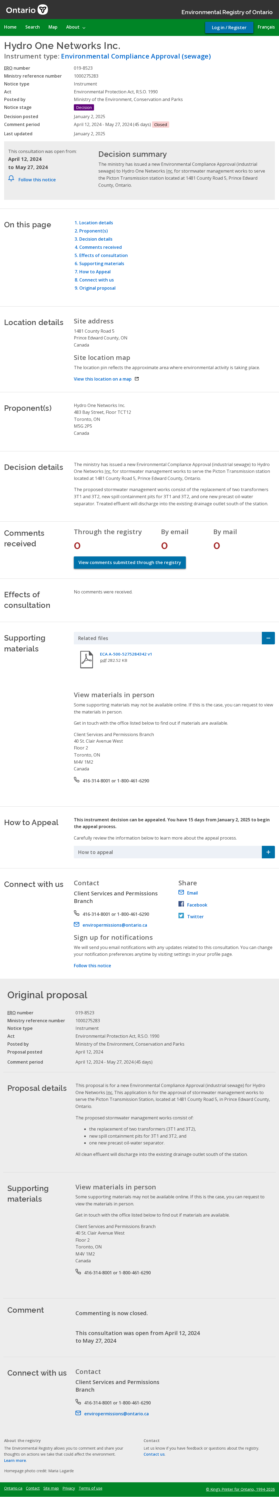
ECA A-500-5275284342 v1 (126, 654)
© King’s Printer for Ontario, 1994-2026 (240, 1489)
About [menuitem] (73, 27)
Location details (96, 223)
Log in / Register (229, 27)
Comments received (100, 247)
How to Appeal (95, 272)
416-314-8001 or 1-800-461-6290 (116, 781)
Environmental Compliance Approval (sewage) (136, 55)
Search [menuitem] (32, 27)
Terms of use (90, 1488)
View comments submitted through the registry (129, 562)
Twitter (195, 917)
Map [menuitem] (52, 27)
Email (192, 893)
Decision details (96, 239)
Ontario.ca (13, 1488)
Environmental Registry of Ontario (227, 12)
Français (266, 27)
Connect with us (96, 280)
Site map (51, 1488)
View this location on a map (106, 379)
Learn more (15, 1460)
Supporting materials (101, 264)
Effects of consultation (103, 255)
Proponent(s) (93, 231)
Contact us (154, 1454)
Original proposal (97, 288)
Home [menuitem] (10, 27)
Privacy (68, 1488)
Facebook (197, 905)
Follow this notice (37, 180)
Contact (33, 1488)
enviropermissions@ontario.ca (115, 925)
